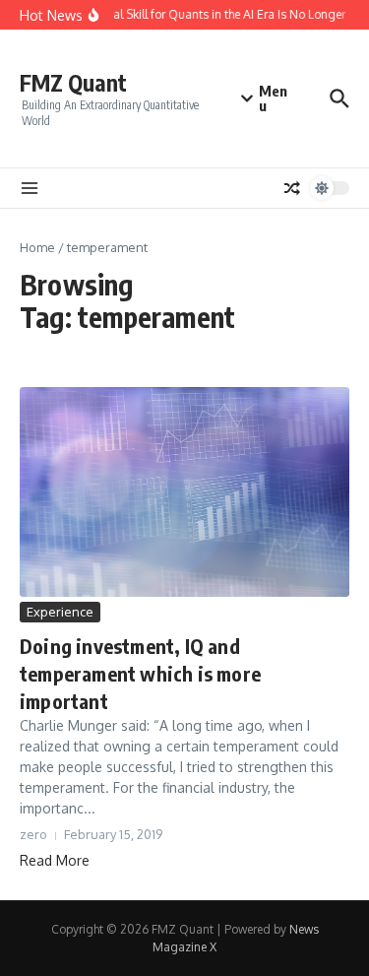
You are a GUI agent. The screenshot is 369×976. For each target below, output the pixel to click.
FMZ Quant (73, 82)
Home (37, 247)
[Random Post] (292, 188)
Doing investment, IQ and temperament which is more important (140, 673)
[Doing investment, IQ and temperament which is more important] (184, 492)
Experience (60, 611)
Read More (55, 860)
